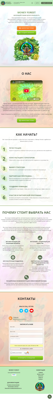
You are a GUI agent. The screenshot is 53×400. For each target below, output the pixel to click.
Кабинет (41, 379)
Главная (41, 372)
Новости (41, 377)
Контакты (40, 375)
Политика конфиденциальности (13, 388)
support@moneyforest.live (14, 372)
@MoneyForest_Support (19, 319)
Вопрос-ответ (40, 374)
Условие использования (13, 385)
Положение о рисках (13, 386)
